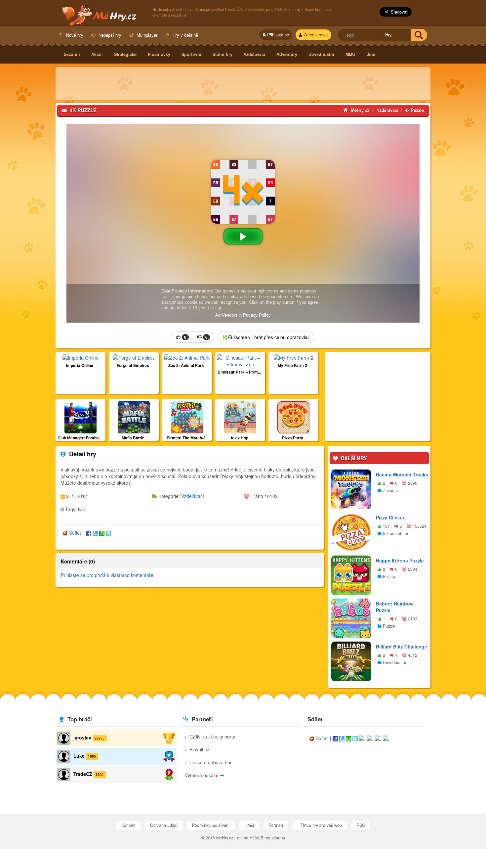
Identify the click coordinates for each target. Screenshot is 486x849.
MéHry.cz (100, 13)
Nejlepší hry (109, 35)
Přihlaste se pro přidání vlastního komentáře (107, 575)
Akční (97, 54)
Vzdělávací (254, 54)
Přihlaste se (278, 35)
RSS (360, 825)
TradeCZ (82, 774)
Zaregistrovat (316, 35)
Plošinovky (159, 54)
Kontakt (128, 825)
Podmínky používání (211, 825)
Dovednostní (321, 54)
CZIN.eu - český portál (212, 736)
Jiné (371, 54)
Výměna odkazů (202, 775)
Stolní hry (222, 54)
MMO (350, 54)
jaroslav (82, 737)
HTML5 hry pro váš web (320, 825)
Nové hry (74, 35)
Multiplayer (146, 35)
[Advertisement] (243, 83)
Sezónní (72, 54)
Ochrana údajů (164, 825)
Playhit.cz (198, 749)
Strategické (125, 54)
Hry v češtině (184, 35)
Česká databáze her (210, 762)
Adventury (286, 54)
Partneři (275, 825)
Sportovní (191, 54)
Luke (79, 755)
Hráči (249, 825)
